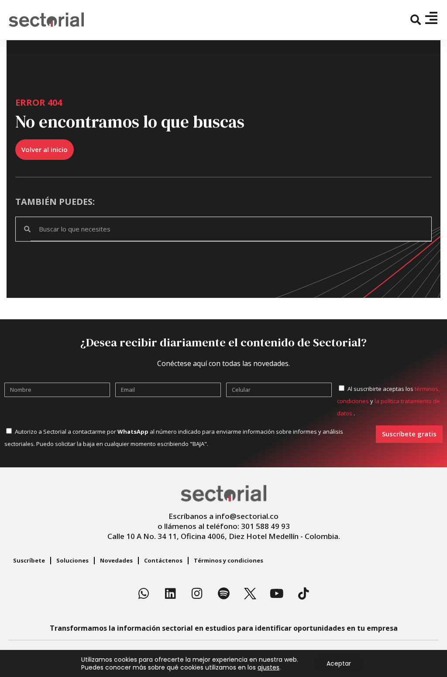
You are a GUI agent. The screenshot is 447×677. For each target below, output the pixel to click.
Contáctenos (163, 560)
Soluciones (72, 560)
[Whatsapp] (143, 593)
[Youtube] (277, 593)
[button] (415, 19)
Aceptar (339, 663)
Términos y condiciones (228, 560)
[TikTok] (303, 593)
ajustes (268, 667)
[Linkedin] (170, 593)
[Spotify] (223, 593)
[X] (250, 593)
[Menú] (431, 18)
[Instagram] (197, 593)
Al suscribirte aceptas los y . (388, 401)
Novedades (116, 560)
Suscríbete (29, 560)
